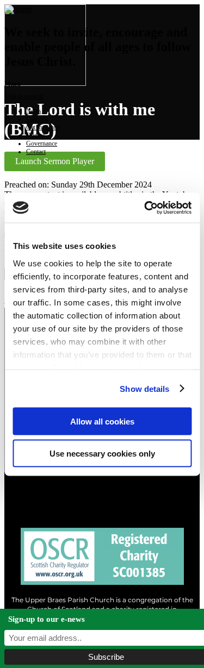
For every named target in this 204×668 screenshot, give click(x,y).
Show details (144, 388)
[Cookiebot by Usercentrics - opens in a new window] (145, 208)
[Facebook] (56, 484)
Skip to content (23, 96)
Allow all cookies (102, 421)
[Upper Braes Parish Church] (18, 9)
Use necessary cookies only (102, 453)
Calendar (37, 119)
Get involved (42, 127)
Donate (35, 135)
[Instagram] (102, 484)
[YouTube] (148, 484)
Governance (41, 143)
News (33, 111)
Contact (36, 151)
